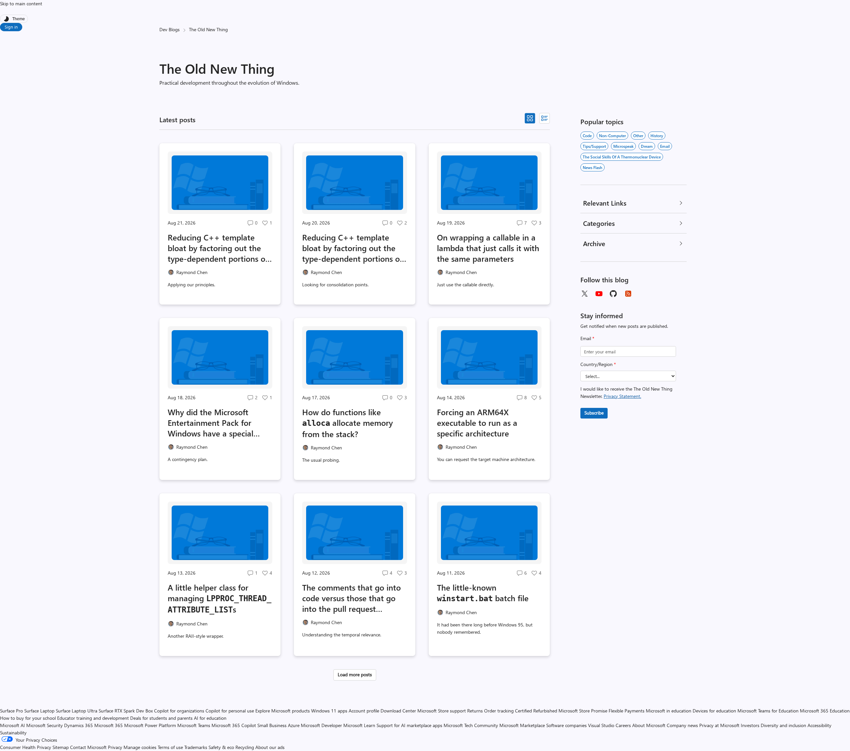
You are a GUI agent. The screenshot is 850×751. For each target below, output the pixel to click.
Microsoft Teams (193, 725)
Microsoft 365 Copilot (234, 725)
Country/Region (598, 364)
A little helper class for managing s (219, 598)
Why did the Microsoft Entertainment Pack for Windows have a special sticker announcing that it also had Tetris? (214, 422)
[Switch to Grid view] (530, 118)
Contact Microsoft (88, 747)
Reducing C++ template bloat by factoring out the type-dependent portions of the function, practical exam (218, 248)
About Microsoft (648, 725)
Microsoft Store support (441, 710)
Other (638, 135)
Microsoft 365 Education (825, 710)
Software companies (566, 725)
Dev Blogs (169, 29)
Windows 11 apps (329, 710)
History (656, 135)
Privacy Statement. (622, 396)
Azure (293, 725)
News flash (592, 167)
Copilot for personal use (230, 710)
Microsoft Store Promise (582, 710)
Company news (682, 725)
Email (587, 338)
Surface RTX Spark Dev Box (126, 710)
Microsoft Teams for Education (768, 710)
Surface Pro (11, 710)
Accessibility (819, 725)
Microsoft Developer (321, 725)
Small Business (272, 725)
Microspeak (623, 146)
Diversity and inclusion (783, 725)
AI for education (210, 718)
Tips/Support (594, 146)
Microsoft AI (12, 725)
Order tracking (499, 710)
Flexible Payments (626, 710)
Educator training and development (93, 718)
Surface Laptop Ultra (76, 710)
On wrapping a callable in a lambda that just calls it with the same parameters (488, 248)
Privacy (116, 747)
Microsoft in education (668, 710)
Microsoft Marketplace (522, 725)
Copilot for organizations (179, 710)
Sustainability (13, 732)
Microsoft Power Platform (150, 725)
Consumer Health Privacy (25, 747)
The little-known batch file (483, 592)
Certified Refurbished (536, 710)
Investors (750, 725)
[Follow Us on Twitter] (584, 294)
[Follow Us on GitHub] (614, 294)
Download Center (398, 710)
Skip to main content (21, 3)
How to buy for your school (28, 718)
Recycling (244, 747)
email (665, 146)
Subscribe (594, 413)
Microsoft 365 (108, 725)
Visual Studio (601, 725)
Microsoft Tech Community (471, 725)
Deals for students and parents (161, 718)
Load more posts (355, 674)
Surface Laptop (39, 710)
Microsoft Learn (359, 725)
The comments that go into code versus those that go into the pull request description (351, 598)
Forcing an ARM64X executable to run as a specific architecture (477, 422)
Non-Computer (612, 135)
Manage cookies (140, 747)
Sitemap (60, 747)
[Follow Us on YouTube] (599, 294)
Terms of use (170, 747)
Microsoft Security (44, 725)
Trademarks (195, 747)
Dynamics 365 (78, 725)
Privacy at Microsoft (719, 725)
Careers (623, 725)
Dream (647, 146)
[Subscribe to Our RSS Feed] (628, 294)
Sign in (11, 27)
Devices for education (714, 710)
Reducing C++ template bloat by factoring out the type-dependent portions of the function (352, 248)
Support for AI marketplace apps (409, 725)
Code (587, 135)
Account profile (364, 710)
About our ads (270, 747)
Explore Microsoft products (282, 710)
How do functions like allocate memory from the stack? (347, 423)
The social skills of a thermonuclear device (622, 156)
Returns (475, 710)
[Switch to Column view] (544, 118)
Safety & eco (221, 747)
